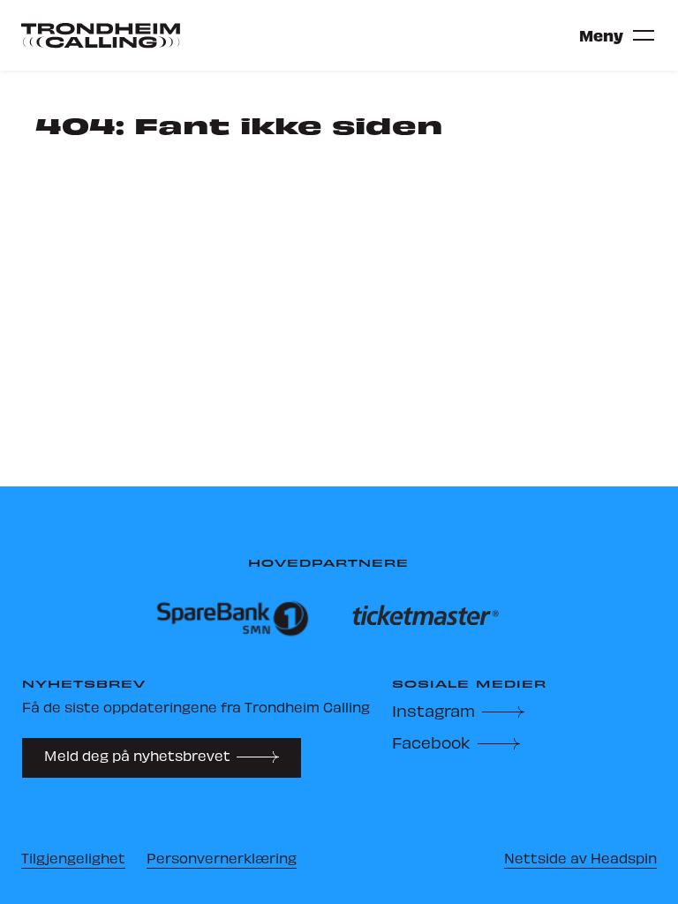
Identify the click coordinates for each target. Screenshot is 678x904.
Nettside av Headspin (580, 857)
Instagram (433, 710)
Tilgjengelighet (73, 857)
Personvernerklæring (222, 857)
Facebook (431, 742)
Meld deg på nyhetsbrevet (137, 755)
